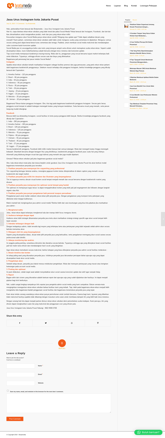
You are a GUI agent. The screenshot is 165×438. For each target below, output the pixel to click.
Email (40, 374)
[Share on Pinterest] (98, 323)
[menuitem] (108, 6)
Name (40, 366)
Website (40, 383)
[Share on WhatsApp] (72, 323)
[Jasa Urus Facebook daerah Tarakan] (2, 219)
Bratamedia (31, 23)
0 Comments (20, 23)
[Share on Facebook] (20, 323)
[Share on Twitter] (46, 323)
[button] (148, 432)
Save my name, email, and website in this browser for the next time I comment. (36, 391)
